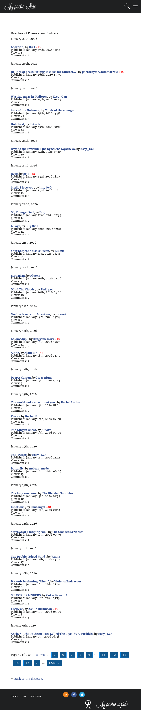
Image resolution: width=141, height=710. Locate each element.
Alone (15, 352)
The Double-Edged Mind (28, 556)
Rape (14, 173)
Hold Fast (17, 124)
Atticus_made (39, 468)
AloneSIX (30, 352)
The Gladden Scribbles (57, 493)
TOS (24, 696)
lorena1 (61, 314)
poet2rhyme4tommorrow (100, 72)
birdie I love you (22, 187)
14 (17, 663)
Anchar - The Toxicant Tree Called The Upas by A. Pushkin (52, 633)
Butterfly (17, 468)
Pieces (15, 416)
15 (27, 663)
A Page (15, 226)
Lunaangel (38, 507)
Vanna (55, 556)
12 (114, 654)
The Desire (19, 454)
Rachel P (31, 416)
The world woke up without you (33, 402)
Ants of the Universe (25, 110)
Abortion (17, 47)
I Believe (17, 609)
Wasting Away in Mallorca (29, 96)
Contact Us (35, 696)
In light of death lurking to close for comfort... (44, 72)
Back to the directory (28, 678)
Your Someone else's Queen (30, 251)
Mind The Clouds (23, 289)
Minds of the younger (60, 110)
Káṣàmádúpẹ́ (19, 339)
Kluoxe (59, 251)
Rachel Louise (70, 402)
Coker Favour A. (57, 595)
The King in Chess (23, 430)
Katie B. (35, 124)
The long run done (23, 493)
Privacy (14, 696)
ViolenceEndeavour (67, 581)
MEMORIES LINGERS (26, 595)
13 (124, 654)
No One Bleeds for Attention (30, 314)
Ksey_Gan (60, 96)
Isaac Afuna (44, 377)
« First (40, 654)
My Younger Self (22, 212)
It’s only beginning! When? (30, 581)
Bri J (32, 47)
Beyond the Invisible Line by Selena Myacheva (43, 149)
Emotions (18, 507)
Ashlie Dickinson (40, 609)
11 (103, 654)
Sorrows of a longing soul (29, 532)
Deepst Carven (21, 377)
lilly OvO (46, 187)
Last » (54, 663)
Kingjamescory (43, 339)
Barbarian (18, 275)
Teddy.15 (47, 289)
